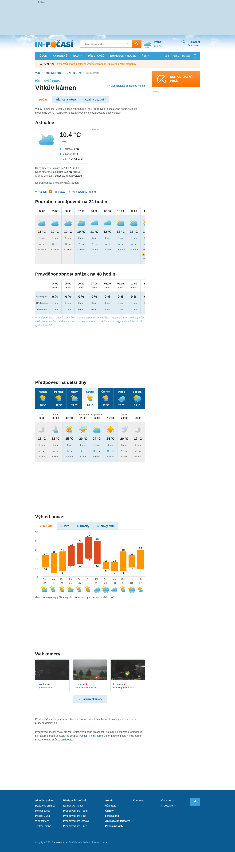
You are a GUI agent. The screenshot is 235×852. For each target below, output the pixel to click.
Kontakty (138, 800)
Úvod (37, 72)
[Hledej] (136, 44)
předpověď (96, 55)
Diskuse (186, 56)
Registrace (193, 45)
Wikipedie (66, 739)
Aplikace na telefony (117, 821)
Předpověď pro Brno (74, 816)
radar (77, 55)
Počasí (43, 99)
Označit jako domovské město (128, 85)
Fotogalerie (112, 816)
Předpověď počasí (54, 72)
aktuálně (60, 55)
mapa (92, 191)
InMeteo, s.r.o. (61, 842)
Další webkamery (92, 699)
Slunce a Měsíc (66, 99)
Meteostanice (79, 191)
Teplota (48, 526)
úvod (43, 55)
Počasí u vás (42, 816)
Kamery (43, 191)
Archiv (176, 56)
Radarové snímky (45, 805)
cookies (105, 842)
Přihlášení (194, 42)
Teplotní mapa (43, 826)
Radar (61, 191)
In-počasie (167, 805)
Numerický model (73, 805)
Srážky (84, 526)
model (123, 55)
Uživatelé (110, 805)
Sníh (167, 56)
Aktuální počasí (44, 800)
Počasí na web (114, 826)
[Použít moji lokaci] (127, 44)
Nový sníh (108, 526)
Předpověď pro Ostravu (76, 821)
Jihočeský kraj (74, 72)
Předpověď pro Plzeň (75, 826)
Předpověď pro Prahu (75, 810)
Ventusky (166, 800)
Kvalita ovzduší (95, 99)
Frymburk (43, 684)
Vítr (66, 526)
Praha (157, 42)
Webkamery (42, 821)
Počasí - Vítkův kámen (91, 735)
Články (109, 810)
